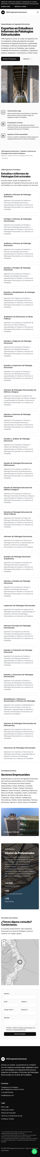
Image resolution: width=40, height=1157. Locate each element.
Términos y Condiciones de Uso (15, 1029)
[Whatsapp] (34, 1151)
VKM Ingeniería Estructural (16, 12)
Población (24, 1009)
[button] (20, 962)
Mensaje (7, 1017)
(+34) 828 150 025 (7, 1092)
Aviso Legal (5, 1107)
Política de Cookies (7, 1110)
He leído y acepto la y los (20, 1028)
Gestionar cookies (20, 6)
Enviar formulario (20, 1034)
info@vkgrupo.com (7, 1095)
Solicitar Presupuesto (9, 59)
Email (6, 1001)
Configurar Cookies (7, 1119)
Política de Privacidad (25, 1027)
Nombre (7, 993)
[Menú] (38, 12)
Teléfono (24, 1001)
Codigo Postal (9, 1009)
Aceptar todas (5, 6)
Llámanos (26, 59)
